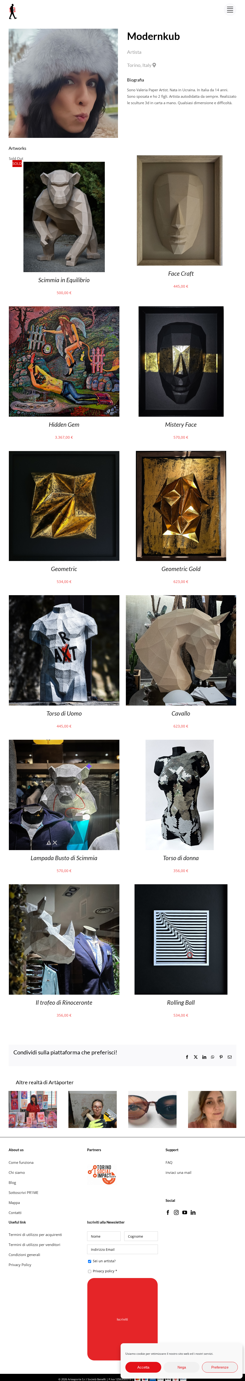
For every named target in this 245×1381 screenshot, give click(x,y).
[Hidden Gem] (64, 309)
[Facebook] (168, 1212)
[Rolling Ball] (181, 887)
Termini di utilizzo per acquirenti (35, 1234)
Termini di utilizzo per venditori (34, 1244)
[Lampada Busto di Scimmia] (64, 742)
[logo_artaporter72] (13, 4)
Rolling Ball (181, 1002)
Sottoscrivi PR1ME (23, 1192)
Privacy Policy (20, 1264)
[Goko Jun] (33, 1093)
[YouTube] (184, 1212)
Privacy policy (103, 1271)
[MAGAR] (92, 1093)
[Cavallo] (181, 598)
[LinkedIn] (193, 1212)
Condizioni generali (24, 1254)
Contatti (15, 1212)
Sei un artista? (104, 1261)
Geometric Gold (180, 568)
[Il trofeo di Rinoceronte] (64, 887)
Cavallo (181, 713)
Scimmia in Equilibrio (64, 279)
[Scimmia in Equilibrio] (64, 164)
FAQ (169, 1162)
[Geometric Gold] (181, 454)
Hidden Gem (64, 424)
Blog (12, 1182)
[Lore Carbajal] (212, 1093)
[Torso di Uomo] (64, 598)
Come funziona (21, 1162)
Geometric (64, 568)
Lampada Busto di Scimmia (64, 857)
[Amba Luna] (152, 1093)
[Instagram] (176, 1212)
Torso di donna (181, 857)
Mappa (14, 1202)
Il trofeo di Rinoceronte (64, 1002)
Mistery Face (181, 424)
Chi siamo (17, 1172)
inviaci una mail (178, 1172)
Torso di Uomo (64, 713)
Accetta (143, 1367)
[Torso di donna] (181, 742)
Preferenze (219, 1367)
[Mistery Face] (181, 309)
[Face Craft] (181, 158)
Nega (182, 1367)
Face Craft (181, 273)
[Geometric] (64, 454)
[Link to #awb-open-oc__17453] (230, 9)
